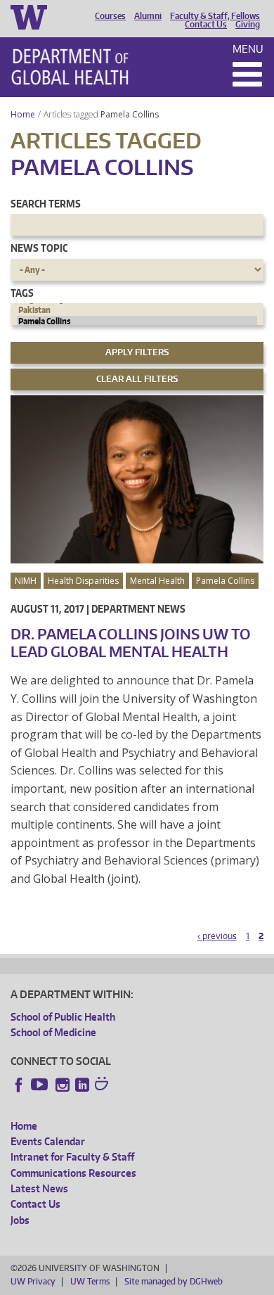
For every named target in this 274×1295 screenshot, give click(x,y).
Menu (248, 49)
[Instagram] (62, 1084)
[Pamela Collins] (137, 321)
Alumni (148, 16)
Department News (138, 609)
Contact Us (206, 24)
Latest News (39, 1188)
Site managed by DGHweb (173, 1281)
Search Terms (46, 204)
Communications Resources (73, 1173)
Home (23, 114)
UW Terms (90, 1281)
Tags (22, 293)
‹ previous (217, 936)
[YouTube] (40, 1084)
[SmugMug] (103, 1085)
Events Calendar (48, 1141)
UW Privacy (33, 1281)
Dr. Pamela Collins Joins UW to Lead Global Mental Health (131, 643)
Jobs (20, 1220)
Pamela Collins (130, 114)
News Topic (39, 248)
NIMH (26, 581)
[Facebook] (19, 1084)
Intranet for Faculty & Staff (72, 1157)
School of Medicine (53, 1032)
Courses (110, 16)
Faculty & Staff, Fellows (215, 16)
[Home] (70, 67)
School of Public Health (63, 1017)
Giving (247, 24)
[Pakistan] (137, 310)
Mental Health (157, 581)
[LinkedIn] (82, 1084)
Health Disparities (83, 581)
